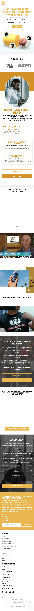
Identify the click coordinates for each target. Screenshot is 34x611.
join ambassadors (6, 555)
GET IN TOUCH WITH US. (17, 481)
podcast (4, 560)
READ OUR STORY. (17, 485)
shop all (4, 551)
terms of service (6, 541)
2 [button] (16, 226)
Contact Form (5, 574)
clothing (4, 553)
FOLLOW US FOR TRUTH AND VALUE (17, 428)
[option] (9, 66)
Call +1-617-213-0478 (7, 572)
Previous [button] (1, 65)
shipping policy (6, 548)
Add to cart (17, 176)
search (3, 536)
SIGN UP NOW (17, 375)
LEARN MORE (16, 263)
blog (3, 558)
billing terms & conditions (9, 546)
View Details (17, 171)
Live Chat (4, 567)
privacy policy (5, 538)
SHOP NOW (17, 26)
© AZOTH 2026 (11, 606)
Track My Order (6, 577)
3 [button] (17, 226)
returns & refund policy (8, 543)
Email (3, 569)
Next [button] (33, 65)
